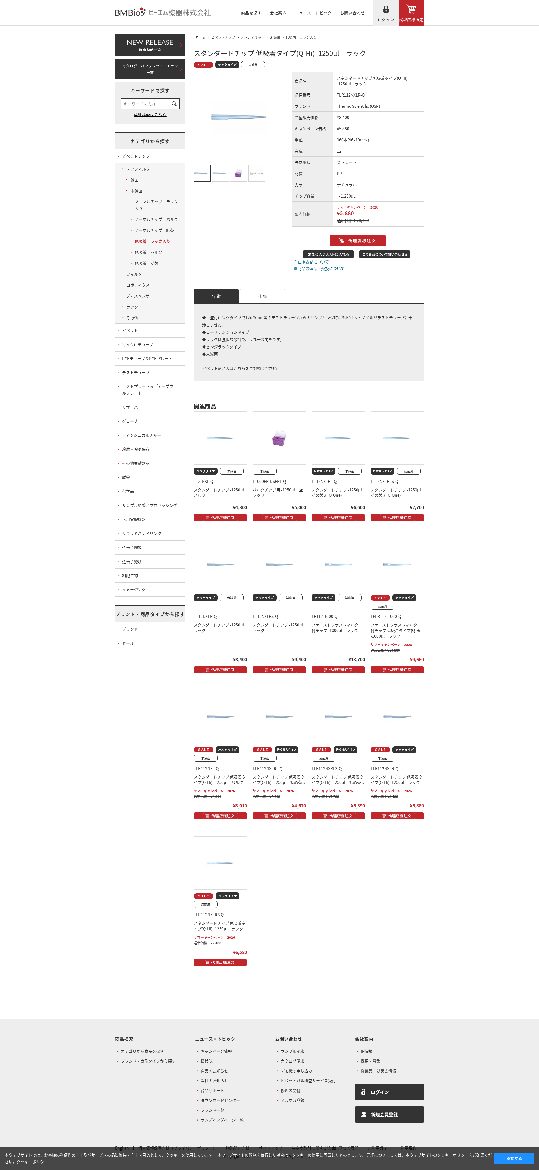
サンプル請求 (292, 1051)
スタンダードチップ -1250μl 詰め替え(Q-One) (339, 492)
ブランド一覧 (212, 1110)
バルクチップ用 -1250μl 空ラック (278, 492)
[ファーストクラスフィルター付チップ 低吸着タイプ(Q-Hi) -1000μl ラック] (397, 564)
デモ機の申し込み (296, 1070)
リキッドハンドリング (141, 533)
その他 (132, 317)
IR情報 (366, 1051)
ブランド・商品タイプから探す (150, 614)
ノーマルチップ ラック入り (156, 205)
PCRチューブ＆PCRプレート (147, 358)
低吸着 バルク (148, 252)
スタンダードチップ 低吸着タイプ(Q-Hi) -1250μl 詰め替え (279, 779)
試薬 (126, 477)
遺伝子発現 (132, 561)
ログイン (386, 19)
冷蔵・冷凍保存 (136, 449)
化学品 (128, 491)
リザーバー (132, 407)
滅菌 (134, 179)
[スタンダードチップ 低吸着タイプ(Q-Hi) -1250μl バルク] (220, 716)
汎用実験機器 (134, 519)
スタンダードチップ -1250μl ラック (221, 627)
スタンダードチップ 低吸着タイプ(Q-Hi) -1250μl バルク (220, 779)
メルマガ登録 (292, 1100)
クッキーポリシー (32, 1161)
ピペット (130, 330)
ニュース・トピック (313, 12)
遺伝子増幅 (132, 547)
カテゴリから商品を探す (142, 1051)
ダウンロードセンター (220, 1100)
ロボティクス (138, 285)
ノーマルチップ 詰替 (154, 230)
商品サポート (212, 1090)
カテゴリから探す (150, 141)
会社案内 (278, 12)
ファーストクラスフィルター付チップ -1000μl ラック (337, 627)
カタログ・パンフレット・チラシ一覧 (150, 69)
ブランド (130, 629)
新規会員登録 (384, 1114)
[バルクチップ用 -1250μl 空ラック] (279, 438)
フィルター (136, 274)
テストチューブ (135, 372)
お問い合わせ (352, 12)
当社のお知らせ (214, 1080)
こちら (239, 368)
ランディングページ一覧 (222, 1120)
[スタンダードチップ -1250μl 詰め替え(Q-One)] (338, 438)
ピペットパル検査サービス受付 (308, 1080)
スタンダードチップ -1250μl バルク (221, 492)
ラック (132, 307)
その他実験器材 (136, 463)
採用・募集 (370, 1061)
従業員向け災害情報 (378, 1070)
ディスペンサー (139, 296)
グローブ (130, 421)
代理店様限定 (411, 19)
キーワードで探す (150, 90)
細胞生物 (130, 575)
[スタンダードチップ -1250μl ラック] (220, 564)
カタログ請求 (292, 1061)
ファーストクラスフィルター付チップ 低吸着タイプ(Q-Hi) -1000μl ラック (396, 630)
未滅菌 (275, 37)
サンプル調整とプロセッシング (149, 505)
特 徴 (216, 296)
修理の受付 (290, 1090)
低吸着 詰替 (146, 263)
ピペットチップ (223, 37)
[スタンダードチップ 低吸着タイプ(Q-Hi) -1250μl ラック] (397, 716)
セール (128, 643)
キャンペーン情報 (216, 1051)
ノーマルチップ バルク (156, 219)
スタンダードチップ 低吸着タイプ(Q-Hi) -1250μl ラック (396, 779)
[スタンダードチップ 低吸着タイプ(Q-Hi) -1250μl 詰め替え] (279, 716)
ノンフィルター (253, 37)
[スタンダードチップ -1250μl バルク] (220, 438)
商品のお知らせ (214, 1070)
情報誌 (207, 1061)
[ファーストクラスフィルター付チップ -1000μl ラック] (338, 564)
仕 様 (262, 296)
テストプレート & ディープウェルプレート (149, 389)
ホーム (200, 37)
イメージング (134, 589)
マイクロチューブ (137, 344)
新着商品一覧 (150, 44)
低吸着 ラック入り (301, 37)
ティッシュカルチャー (141, 435)
